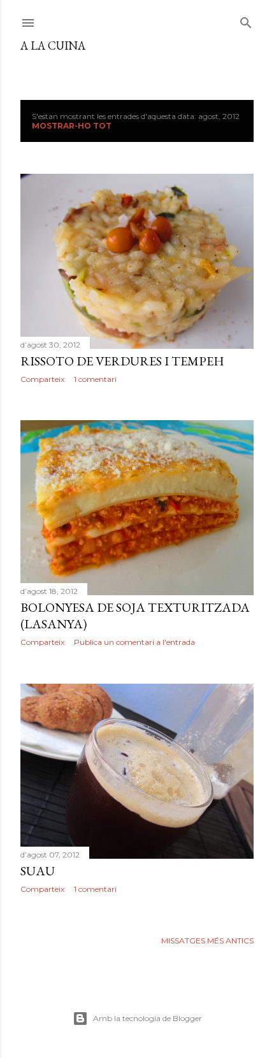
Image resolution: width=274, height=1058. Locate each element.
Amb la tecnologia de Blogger (147, 1018)
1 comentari (95, 379)
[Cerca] (246, 20)
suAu (37, 871)
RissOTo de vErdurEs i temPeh (122, 361)
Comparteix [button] (42, 379)
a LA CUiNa (52, 45)
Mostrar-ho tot (72, 125)
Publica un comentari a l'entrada (134, 642)
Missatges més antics (207, 940)
